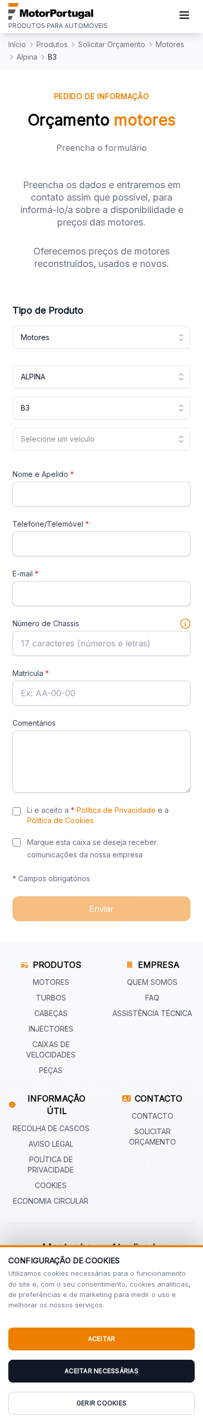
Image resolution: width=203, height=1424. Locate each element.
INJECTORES (51, 1028)
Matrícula (30, 673)
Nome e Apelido (43, 474)
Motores (170, 44)
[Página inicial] (58, 11)
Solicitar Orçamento (111, 44)
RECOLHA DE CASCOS (51, 1128)
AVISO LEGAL (51, 1143)
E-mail (25, 573)
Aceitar (102, 1339)
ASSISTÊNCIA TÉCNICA (152, 1013)
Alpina (27, 56)
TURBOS (51, 997)
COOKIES (51, 1185)
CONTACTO (152, 1115)
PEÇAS (50, 1070)
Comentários (34, 722)
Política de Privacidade (116, 810)
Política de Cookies (60, 820)
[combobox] (101, 337)
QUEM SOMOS (152, 982)
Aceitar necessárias (101, 1371)
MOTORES (51, 982)
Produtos (52, 44)
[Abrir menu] (184, 17)
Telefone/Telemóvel (50, 523)
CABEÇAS (51, 1013)
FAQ (152, 997)
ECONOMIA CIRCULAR (50, 1200)
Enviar (101, 909)
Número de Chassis (45, 623)
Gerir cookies (101, 1403)
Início (17, 44)
